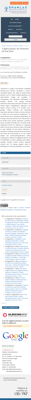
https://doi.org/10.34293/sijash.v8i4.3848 (15, 72)
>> (5, 303)
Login (19, 3)
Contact (23, 32)
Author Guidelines (15, 26)
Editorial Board (15, 22)
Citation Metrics (12, 32)
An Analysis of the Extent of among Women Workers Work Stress (16, 263)
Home (17, 19)
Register (13, 3)
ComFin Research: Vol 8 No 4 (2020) (15, 259)
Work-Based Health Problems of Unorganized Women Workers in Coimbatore (16, 270)
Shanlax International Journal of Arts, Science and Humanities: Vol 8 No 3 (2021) (16, 242)
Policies (19, 29)
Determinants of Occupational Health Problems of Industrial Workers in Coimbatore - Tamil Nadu (17, 255)
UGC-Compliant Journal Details (12, 326)
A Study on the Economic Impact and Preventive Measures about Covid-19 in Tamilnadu (16, 287)
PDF (4, 153)
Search (15, 39)
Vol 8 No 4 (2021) (18, 46)
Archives (9, 46)
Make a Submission (10, 307)
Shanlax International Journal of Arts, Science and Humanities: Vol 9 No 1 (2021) (16, 298)
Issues (10, 29)
